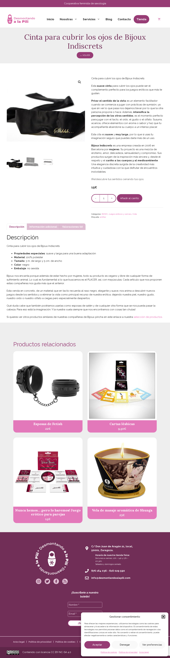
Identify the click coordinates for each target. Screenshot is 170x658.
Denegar (125, 644)
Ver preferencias (152, 644)
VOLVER (85, 55)
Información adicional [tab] (43, 226)
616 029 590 (117, 570)
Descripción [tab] (16, 226)
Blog (109, 19)
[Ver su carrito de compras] (159, 19)
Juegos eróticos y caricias (119, 214)
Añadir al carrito (129, 198)
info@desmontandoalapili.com (110, 577)
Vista (134, 214)
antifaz (103, 217)
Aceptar (97, 644)
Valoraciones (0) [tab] (72, 226)
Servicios (89, 19)
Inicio (50, 19)
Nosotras (66, 19)
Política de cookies (109, 652)
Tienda (141, 19)
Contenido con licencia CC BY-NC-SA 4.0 (46, 652)
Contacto (124, 19)
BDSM (104, 214)
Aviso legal (144, 652)
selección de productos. (148, 316)
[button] (163, 616)
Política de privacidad (128, 652)
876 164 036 (99, 570)
